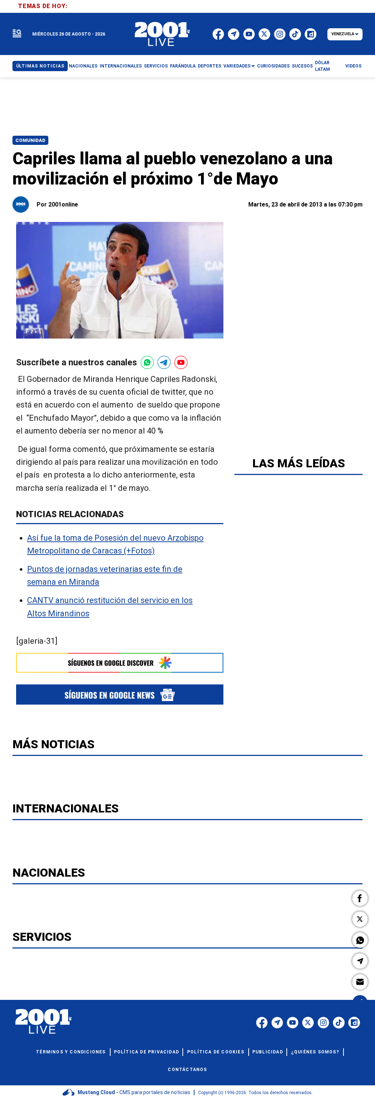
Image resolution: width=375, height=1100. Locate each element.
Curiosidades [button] (273, 66)
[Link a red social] (262, 1022)
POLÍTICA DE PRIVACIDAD (146, 1052)
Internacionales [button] (121, 66)
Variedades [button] (236, 66)
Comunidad (30, 140)
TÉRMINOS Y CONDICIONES (70, 1052)
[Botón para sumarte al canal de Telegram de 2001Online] (164, 362)
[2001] (162, 34)
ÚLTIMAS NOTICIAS (40, 66)
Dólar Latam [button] (322, 66)
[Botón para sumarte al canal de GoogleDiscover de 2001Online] (119, 663)
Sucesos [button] (302, 66)
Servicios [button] (156, 66)
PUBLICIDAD (267, 1052)
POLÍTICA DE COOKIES (215, 1052)
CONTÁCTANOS (187, 1069)
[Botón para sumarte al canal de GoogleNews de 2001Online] (119, 694)
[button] (360, 898)
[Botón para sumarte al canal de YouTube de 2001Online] (181, 362)
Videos (353, 66)
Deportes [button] (209, 66)
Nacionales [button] (83, 66)
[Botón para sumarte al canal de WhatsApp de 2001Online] (147, 362)
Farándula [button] (183, 66)
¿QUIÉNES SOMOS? (315, 1052)
